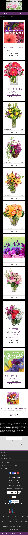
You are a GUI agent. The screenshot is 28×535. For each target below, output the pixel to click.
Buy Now (13, 55)
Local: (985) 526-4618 (14, 485)
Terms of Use (14, 529)
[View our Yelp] (18, 474)
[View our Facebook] (10, 474)
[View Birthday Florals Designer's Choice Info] (14, 32)
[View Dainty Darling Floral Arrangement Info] (14, 181)
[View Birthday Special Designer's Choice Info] (14, 361)
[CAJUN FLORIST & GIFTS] (14, 9)
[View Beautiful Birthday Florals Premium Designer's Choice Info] (14, 247)
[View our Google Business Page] (13, 474)
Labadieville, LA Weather (7, 521)
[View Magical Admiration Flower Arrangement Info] (14, 280)
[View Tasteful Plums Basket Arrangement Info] (14, 148)
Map (14, 534)
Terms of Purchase (18, 526)
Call (5, 534)
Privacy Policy (7, 526)
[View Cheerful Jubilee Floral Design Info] (14, 115)
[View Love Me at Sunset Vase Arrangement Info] (14, 214)
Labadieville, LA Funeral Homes (9, 516)
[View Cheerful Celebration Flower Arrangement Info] (14, 314)
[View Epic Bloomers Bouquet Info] (14, 74)
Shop (8, 13)
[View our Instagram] (15, 474)
